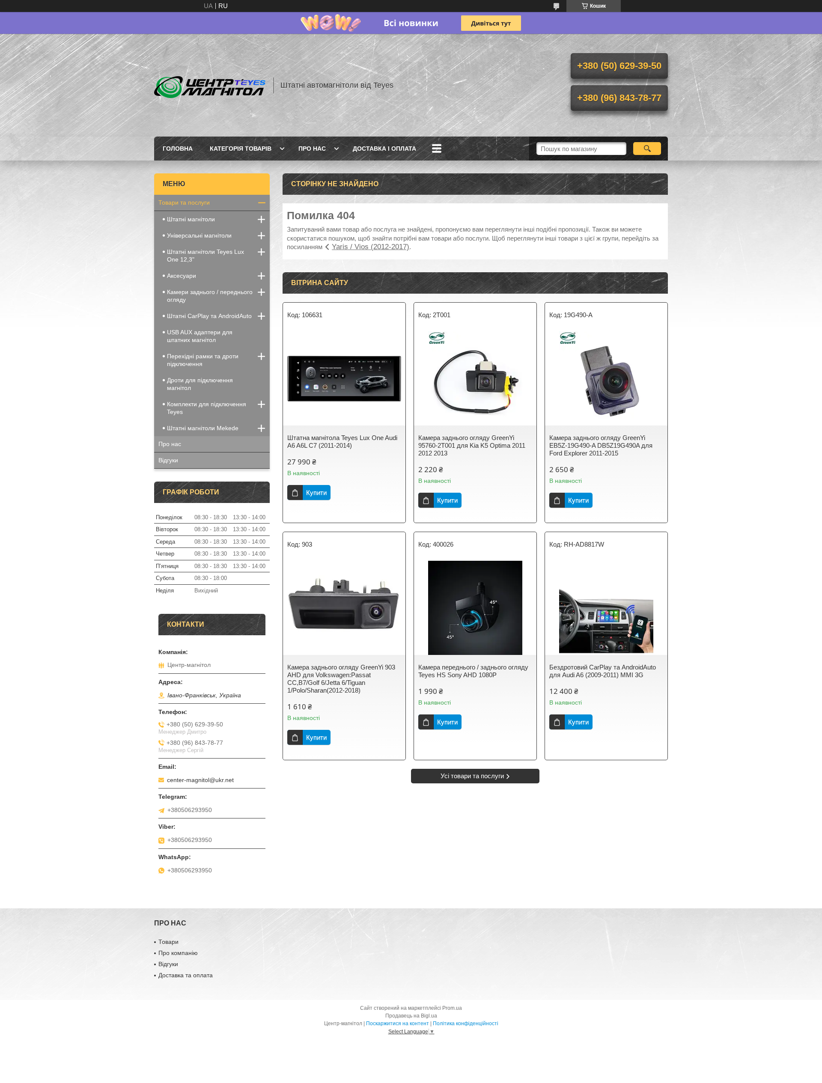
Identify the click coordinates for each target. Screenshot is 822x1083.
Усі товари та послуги (472, 776)
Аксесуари (181, 275)
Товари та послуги (184, 202)
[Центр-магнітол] (209, 85)
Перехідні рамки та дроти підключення (202, 360)
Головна (178, 148)
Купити (316, 492)
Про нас (312, 148)
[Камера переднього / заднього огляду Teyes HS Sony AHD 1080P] (475, 608)
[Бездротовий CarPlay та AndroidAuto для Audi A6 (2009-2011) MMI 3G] (606, 608)
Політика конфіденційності (465, 1023)
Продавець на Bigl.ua (411, 1016)
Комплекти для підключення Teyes (206, 408)
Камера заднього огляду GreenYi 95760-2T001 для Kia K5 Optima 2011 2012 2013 (471, 445)
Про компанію (178, 952)
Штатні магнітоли (191, 219)
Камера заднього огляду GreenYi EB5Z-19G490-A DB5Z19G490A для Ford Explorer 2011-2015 (600, 445)
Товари (168, 941)
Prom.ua (452, 1008)
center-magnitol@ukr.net (200, 780)
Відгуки (168, 460)
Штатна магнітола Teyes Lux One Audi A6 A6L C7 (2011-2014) (342, 441)
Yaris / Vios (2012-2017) (370, 247)
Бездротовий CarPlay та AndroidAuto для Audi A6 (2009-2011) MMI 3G (602, 670)
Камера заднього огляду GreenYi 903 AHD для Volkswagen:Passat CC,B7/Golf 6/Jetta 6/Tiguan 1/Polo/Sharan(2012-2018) (341, 678)
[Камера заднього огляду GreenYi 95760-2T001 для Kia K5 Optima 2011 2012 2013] (475, 378)
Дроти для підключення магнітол (200, 384)
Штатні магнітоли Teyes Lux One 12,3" (205, 255)
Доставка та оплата (185, 975)
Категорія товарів (240, 148)
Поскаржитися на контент (397, 1023)
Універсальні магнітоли (199, 235)
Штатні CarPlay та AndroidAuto (209, 315)
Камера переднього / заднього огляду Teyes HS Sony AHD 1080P (473, 670)
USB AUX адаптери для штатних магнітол (199, 336)
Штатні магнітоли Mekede (202, 428)
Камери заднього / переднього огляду (210, 296)
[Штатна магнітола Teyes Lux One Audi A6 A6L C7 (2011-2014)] (344, 378)
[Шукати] (647, 148)
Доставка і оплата (384, 148)
